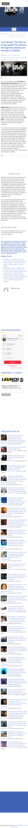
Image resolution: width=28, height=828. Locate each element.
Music (10, 57)
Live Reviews (4, 57)
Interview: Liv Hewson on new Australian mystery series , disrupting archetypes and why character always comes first (14, 588)
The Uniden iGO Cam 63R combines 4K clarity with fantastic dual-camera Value (16, 608)
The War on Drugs (12, 60)
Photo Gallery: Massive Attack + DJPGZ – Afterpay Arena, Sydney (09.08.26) (17, 467)
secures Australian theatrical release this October (17, 628)
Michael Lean (6, 55)
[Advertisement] (14, 21)
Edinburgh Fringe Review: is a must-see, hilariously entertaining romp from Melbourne (13, 661)
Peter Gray (5, 443)
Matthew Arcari (13, 493)
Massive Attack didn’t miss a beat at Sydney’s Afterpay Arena (16, 457)
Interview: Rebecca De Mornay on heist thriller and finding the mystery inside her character (14, 703)
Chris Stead (12, 460)
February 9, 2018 (16, 55)
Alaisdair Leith (12, 569)
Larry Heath (5, 526)
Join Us (15, 827)
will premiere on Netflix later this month (17, 743)
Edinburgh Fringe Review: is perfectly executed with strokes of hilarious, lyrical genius (13, 544)
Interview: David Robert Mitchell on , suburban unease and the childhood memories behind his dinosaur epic (13, 479)
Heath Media (18, 825)
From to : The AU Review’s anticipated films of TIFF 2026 (17, 691)
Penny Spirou (5, 537)
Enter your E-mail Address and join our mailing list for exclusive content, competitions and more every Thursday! (11, 387)
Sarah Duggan (13, 450)
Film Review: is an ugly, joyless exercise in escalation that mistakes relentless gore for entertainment (13, 556)
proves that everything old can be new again (17, 565)
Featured (23, 57)
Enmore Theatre (16, 57)
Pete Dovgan (12, 471)
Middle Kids (4, 60)
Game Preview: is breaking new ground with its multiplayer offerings (17, 489)
